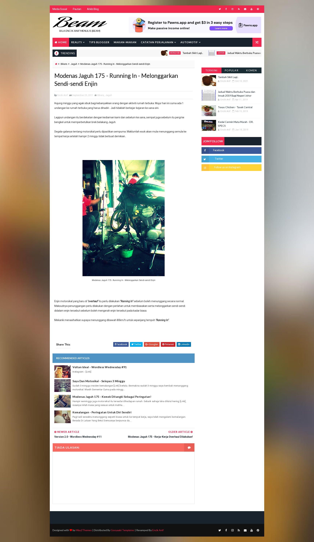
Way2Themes (84, 530)
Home (62, 42)
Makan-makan (125, 42)
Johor (206, 53)
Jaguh (74, 64)
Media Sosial (60, 9)
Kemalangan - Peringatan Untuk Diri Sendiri (102, 412)
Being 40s (159, 53)
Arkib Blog (93, 9)
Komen (251, 70)
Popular (232, 70)
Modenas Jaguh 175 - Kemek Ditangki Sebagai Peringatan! (112, 396)
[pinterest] (258, 9)
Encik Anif (158, 530)
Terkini (211, 70)
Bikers (64, 64)
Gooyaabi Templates (122, 530)
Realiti (76, 42)
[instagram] (232, 9)
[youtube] (251, 9)
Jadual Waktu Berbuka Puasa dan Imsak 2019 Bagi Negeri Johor (247, 52)
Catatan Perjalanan (157, 42)
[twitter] (219, 9)
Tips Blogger (99, 42)
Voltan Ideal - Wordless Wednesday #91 (100, 367)
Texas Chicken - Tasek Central (235, 107)
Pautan (77, 9)
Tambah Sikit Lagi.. (177, 52)
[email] (245, 9)
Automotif (189, 42)
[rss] (238, 9)
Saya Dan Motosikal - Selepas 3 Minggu (99, 381)
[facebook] (226, 9)
